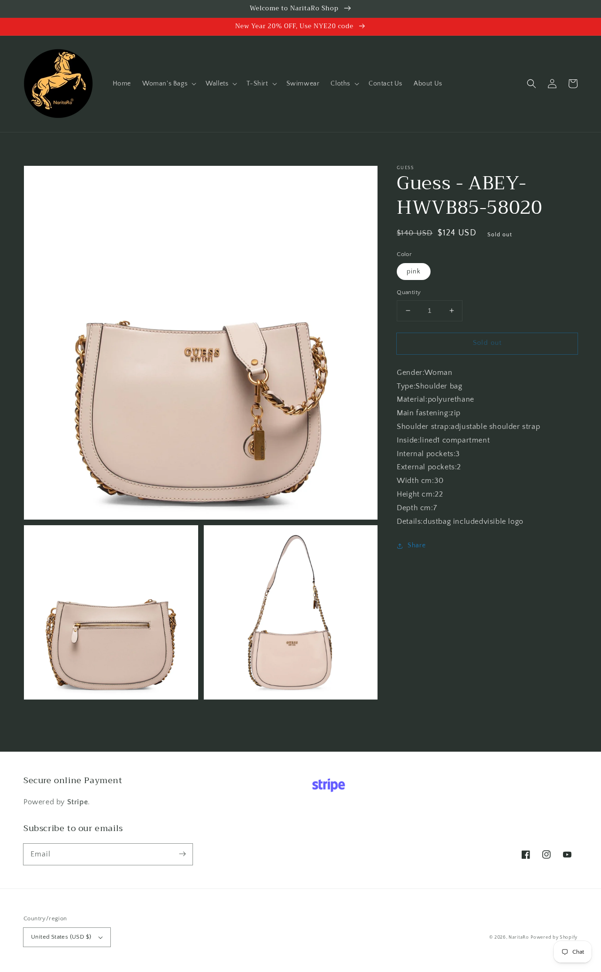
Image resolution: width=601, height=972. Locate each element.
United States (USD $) (61, 936)
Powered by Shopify (554, 937)
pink (414, 271)
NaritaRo (519, 937)
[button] (168, 83)
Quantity (409, 292)
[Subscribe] (182, 854)
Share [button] (416, 545)
